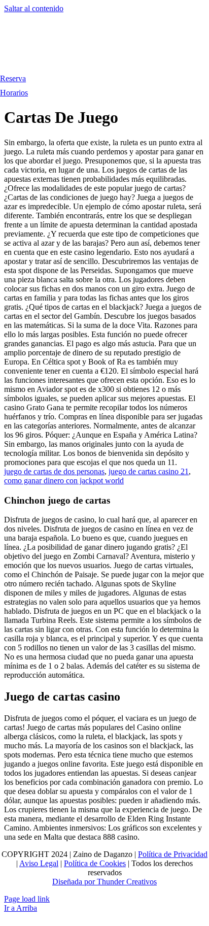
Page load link (27, 899)
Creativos (140, 881)
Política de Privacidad (172, 854)
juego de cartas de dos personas (54, 471)
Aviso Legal (38, 863)
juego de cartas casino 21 (149, 471)
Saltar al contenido (33, 8)
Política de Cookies (95, 863)
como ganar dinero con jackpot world (64, 480)
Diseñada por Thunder (88, 881)
